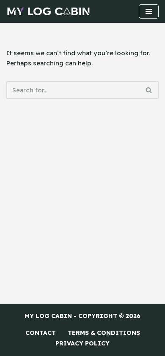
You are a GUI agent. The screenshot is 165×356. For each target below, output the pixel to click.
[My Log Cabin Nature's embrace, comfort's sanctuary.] (48, 11)
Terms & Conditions (104, 333)
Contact (40, 333)
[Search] (149, 90)
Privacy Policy (82, 343)
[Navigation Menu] (149, 11)
